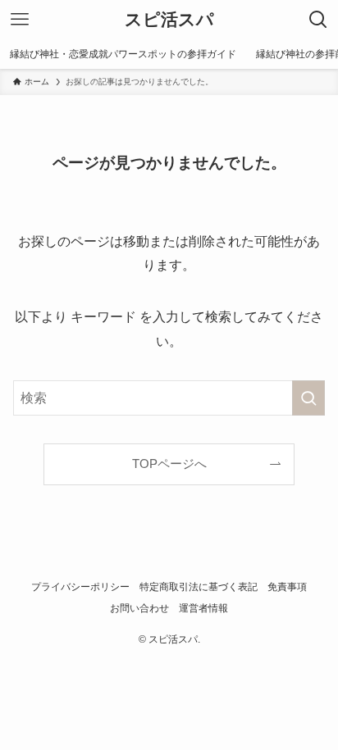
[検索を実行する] (308, 398)
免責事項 (287, 587)
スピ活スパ (169, 20)
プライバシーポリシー (80, 587)
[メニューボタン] (19, 19)
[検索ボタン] (318, 19)
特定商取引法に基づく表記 (198, 587)
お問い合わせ (139, 608)
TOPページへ (169, 463)
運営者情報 (203, 608)
